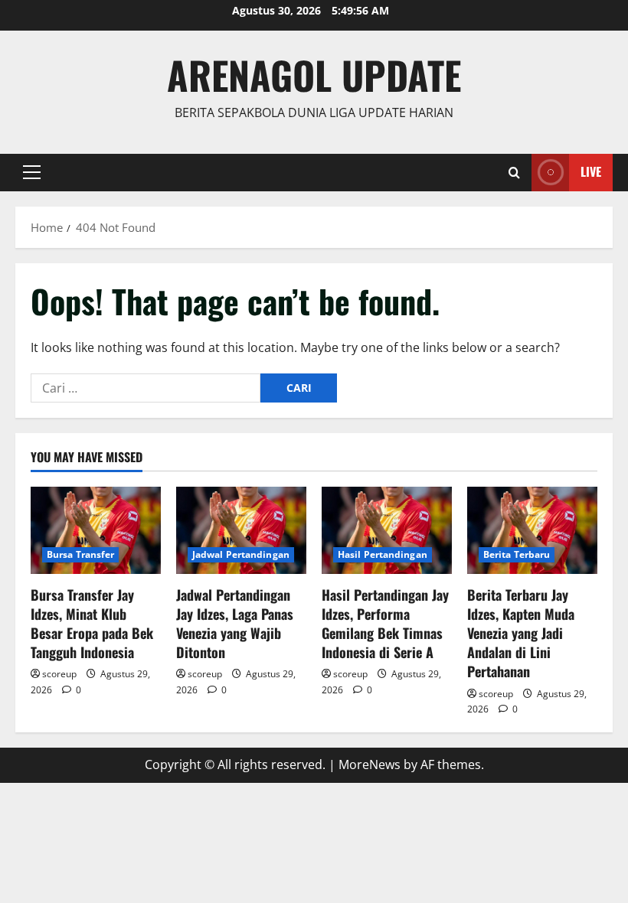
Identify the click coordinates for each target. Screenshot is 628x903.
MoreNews (370, 764)
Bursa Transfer (80, 554)
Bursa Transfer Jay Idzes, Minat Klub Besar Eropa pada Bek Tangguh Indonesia (92, 624)
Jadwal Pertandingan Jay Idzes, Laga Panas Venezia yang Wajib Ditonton (234, 624)
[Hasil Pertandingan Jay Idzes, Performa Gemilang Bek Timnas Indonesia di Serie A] (387, 530)
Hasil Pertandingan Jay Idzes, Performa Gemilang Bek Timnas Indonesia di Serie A (385, 624)
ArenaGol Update (314, 74)
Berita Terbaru (516, 554)
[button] (31, 172)
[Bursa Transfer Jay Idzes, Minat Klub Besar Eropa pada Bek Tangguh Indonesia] (96, 530)
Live (591, 171)
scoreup (59, 673)
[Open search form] (514, 172)
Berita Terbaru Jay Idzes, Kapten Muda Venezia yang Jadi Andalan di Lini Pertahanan (520, 633)
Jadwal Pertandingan (240, 554)
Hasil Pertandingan (382, 554)
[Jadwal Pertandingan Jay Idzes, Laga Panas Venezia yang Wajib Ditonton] (241, 530)
